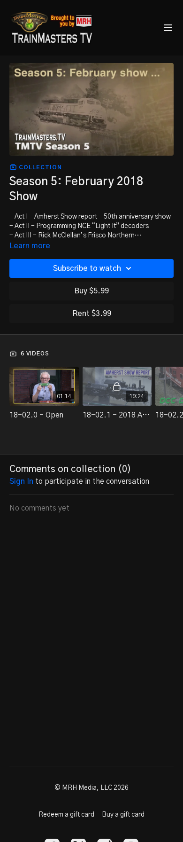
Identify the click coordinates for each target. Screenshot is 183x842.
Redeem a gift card (66, 814)
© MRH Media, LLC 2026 (91, 788)
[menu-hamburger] (168, 28)
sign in (21, 481)
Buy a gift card (123, 814)
